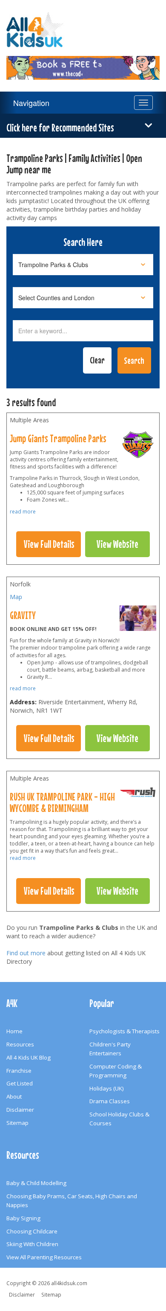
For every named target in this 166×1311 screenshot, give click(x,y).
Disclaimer (20, 1109)
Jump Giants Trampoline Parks (58, 438)
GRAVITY (23, 615)
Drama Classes (109, 1101)
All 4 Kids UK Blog (28, 1057)
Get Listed (19, 1083)
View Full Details (49, 544)
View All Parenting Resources (44, 1257)
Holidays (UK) (106, 1088)
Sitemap (17, 1123)
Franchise (18, 1070)
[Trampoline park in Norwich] (138, 620)
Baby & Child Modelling (36, 1183)
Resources (20, 1044)
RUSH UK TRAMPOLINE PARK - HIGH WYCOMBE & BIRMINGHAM (62, 802)
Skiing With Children (32, 1244)
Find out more (26, 953)
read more (23, 511)
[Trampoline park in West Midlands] (138, 794)
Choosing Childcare (31, 1231)
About (14, 1096)
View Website (117, 544)
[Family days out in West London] (138, 447)
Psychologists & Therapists (124, 1031)
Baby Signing (23, 1218)
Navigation (31, 102)
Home (14, 1031)
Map (16, 597)
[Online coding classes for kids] (83, 63)
